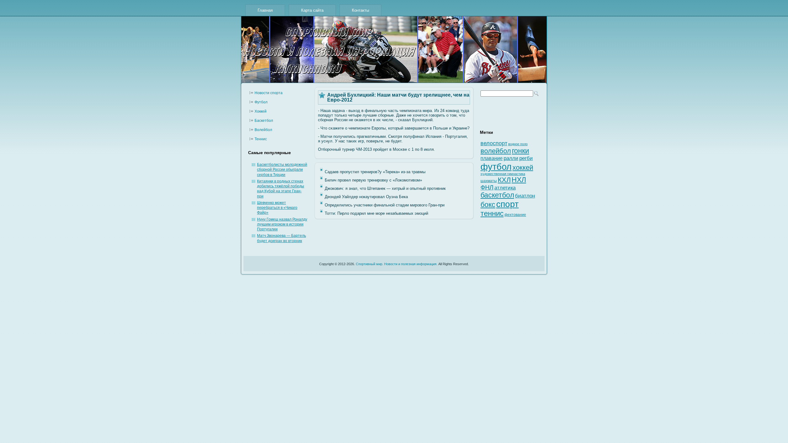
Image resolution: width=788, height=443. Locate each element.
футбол (496, 167)
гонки (520, 151)
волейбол (495, 151)
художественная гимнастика (502, 174)
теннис (492, 213)
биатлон (525, 196)
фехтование (515, 215)
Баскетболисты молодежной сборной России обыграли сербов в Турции (282, 169)
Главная (265, 10)
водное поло (518, 144)
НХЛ (519, 180)
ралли (511, 158)
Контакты (360, 10)
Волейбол (263, 130)
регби (526, 158)
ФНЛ (486, 187)
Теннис (261, 139)
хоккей (523, 167)
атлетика (505, 188)
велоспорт (493, 143)
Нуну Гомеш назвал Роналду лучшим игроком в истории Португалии (282, 224)
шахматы (488, 181)
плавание (491, 158)
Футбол (261, 102)
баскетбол (497, 195)
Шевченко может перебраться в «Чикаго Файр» (277, 208)
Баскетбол (264, 120)
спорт (507, 204)
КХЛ (504, 180)
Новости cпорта (269, 93)
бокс (487, 205)
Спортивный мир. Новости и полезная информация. (396, 264)
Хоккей (261, 111)
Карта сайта (312, 10)
